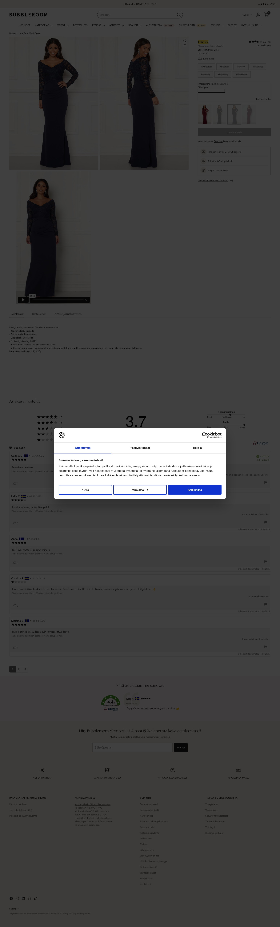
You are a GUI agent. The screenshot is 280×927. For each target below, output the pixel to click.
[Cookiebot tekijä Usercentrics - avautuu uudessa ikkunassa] (205, 435)
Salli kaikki (195, 489)
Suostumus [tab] (83, 447)
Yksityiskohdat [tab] (140, 447)
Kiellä (85, 489)
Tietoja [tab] (197, 447)
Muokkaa (138, 489)
